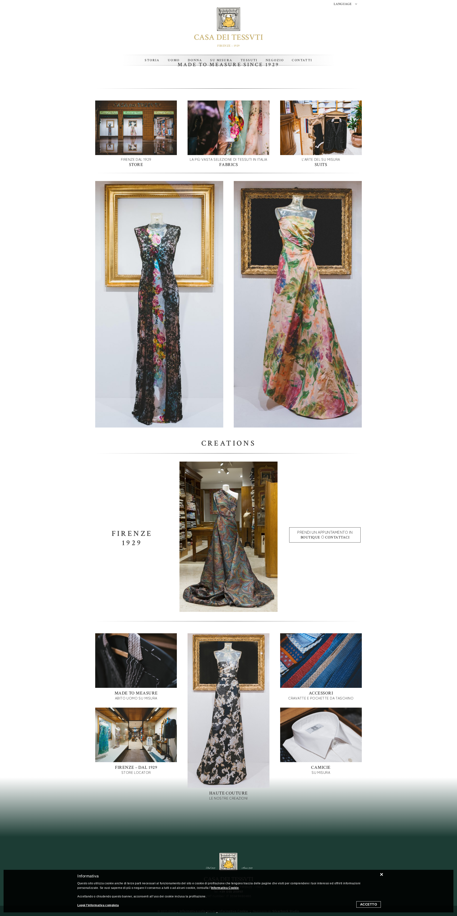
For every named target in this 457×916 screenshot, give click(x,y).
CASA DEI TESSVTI (228, 37)
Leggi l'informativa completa (98, 905)
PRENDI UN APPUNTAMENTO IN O (325, 535)
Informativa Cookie (225, 887)
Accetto (368, 904)
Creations (228, 443)
